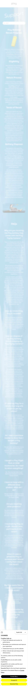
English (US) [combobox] (19, 632)
